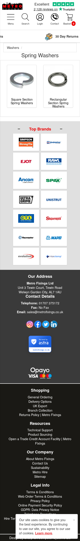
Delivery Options (40, 401)
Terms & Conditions (40, 492)
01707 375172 (49, 303)
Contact (54, 23)
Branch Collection (40, 410)
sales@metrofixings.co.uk (45, 312)
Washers (13, 47)
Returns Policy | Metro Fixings (40, 414)
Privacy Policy (40, 501)
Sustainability (40, 467)
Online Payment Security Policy (40, 505)
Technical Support (40, 430)
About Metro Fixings (40, 459)
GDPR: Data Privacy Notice (40, 509)
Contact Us (40, 463)
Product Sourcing (40, 434)
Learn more (43, 533)
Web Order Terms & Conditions (40, 496)
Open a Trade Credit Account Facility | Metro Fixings (40, 441)
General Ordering (40, 397)
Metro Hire (40, 472)
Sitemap (40, 476)
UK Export (40, 406)
